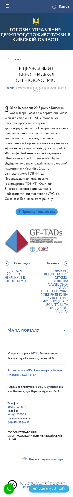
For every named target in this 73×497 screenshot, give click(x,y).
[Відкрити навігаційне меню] (7, 6)
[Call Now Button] (9, 489)
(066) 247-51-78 (16, 414)
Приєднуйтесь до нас (38, 212)
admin (11, 88)
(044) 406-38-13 (16, 407)
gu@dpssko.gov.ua (18, 422)
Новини (16, 59)
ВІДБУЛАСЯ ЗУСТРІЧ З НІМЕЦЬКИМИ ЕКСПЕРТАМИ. (17, 272)
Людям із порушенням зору (46, 459)
